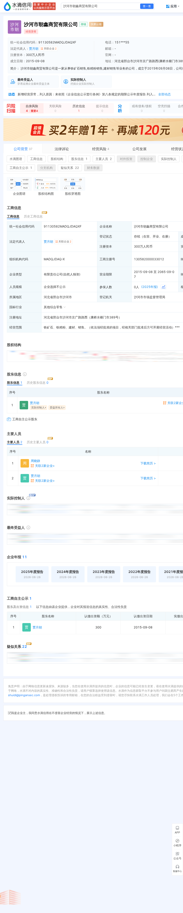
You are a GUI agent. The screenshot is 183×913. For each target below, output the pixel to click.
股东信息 (79, 159)
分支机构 (46, 168)
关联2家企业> (45, 466)
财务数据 (93, 168)
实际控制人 (169, 159)
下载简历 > (148, 463)
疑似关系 (70, 168)
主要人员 (104, 159)
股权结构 (57, 159)
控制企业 (146, 159)
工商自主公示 (21, 168)
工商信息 (36, 159)
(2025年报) (149, 287)
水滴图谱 (16, 159)
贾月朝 (33, 48)
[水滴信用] (17, 6)
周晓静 (35, 461)
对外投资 (126, 159)
